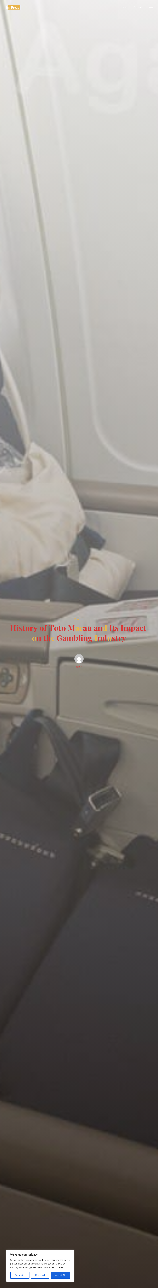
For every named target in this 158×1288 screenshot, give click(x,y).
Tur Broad (12, 7)
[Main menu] (150, 7)
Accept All (60, 1275)
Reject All (40, 1275)
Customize (20, 1275)
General (78, 619)
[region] (40, 1266)
